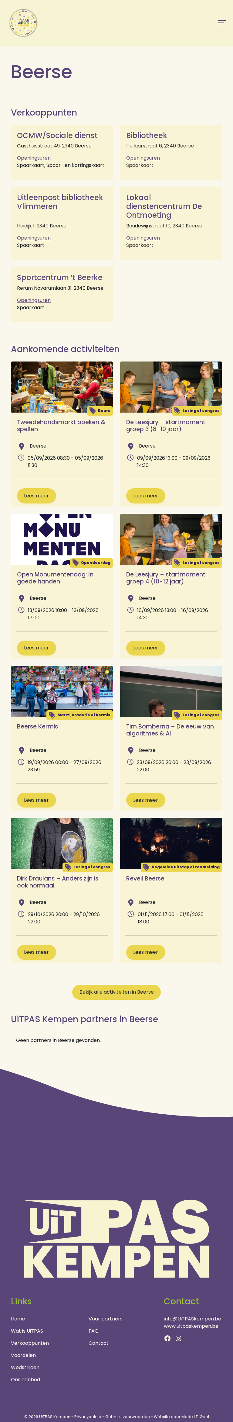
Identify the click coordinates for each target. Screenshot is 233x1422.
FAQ (94, 1330)
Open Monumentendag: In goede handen (55, 578)
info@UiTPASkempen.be (192, 1318)
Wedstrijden (25, 1367)
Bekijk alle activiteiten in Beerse (116, 991)
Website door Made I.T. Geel (181, 1416)
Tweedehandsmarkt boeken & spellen (61, 425)
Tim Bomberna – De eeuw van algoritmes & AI (170, 730)
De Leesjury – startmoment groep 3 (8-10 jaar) (165, 425)
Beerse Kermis (37, 726)
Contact (99, 1343)
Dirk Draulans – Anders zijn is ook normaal (57, 882)
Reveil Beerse (145, 878)
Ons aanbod (25, 1379)
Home (18, 1318)
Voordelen (23, 1355)
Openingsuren (34, 157)
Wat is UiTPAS (27, 1330)
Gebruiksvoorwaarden (127, 1416)
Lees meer (36, 495)
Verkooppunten (30, 1343)
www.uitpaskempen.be (191, 1326)
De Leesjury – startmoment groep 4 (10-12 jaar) (165, 578)
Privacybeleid (87, 1416)
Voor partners (106, 1318)
